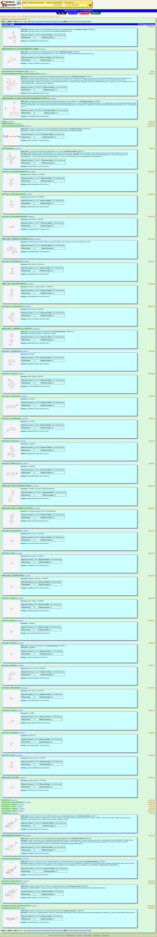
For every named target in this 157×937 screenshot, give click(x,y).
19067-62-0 (152, 800)
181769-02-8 (151, 283)
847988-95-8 (151, 802)
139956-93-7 (151, 261)
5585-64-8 (152, 148)
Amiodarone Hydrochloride (11, 881)
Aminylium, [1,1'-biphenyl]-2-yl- (13, 306)
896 (77, 21)
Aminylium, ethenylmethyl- (11, 688)
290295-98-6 (151, 883)
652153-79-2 (151, 811)
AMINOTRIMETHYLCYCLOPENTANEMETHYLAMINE (20, 49)
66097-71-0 (152, 710)
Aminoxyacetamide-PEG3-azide (13, 126)
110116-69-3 (151, 804)
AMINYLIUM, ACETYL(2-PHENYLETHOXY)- (17, 486)
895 (74, 21)
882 (36, 21)
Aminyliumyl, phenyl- (9, 811)
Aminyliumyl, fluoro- (9, 806)
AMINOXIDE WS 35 (8, 123)
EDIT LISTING (87, 935)
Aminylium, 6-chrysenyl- (10, 441)
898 (83, 21)
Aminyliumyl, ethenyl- (9, 804)
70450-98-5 (152, 351)
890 (59, 21)
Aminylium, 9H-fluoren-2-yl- (11, 463)
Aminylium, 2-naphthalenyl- (11, 418)
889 (56, 21)
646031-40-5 (151, 575)
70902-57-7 (152, 441)
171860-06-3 (151, 907)
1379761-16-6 (151, 126)
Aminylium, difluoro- (9, 620)
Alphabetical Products (71, 10)
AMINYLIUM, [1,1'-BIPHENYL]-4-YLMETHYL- (17, 328)
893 (68, 21)
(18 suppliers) (43, 73)
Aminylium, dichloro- (9, 598)
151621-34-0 (151, 598)
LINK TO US (105, 935)
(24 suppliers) (14, 813)
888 (53, 21)
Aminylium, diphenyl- (9, 665)
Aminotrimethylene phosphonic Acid (15, 71)
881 (33, 21)
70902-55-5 (152, 396)
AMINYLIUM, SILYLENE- (10, 777)
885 (44, 21)
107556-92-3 (151, 194)
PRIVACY (79, 935)
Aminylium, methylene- (10, 732)
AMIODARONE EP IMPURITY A (13, 835)
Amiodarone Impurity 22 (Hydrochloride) (16, 905)
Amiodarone (6, 813)
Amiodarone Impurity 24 (10, 908)
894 (71, 21)
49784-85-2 (152, 643)
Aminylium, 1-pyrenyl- (9, 373)
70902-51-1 (152, 463)
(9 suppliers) (27, 835)
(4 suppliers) (17, 148)
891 (62, 21)
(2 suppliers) (42, 49)
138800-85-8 (151, 373)
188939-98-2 (151, 508)
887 (50, 21)
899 (85, 21)
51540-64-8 (152, 121)
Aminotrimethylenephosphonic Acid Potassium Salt (20, 73)
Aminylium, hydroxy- (9, 710)
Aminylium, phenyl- (9, 755)
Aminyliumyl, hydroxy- (10, 808)
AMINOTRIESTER (8, 26)
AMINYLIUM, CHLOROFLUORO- (13, 575)
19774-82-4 (152, 858)
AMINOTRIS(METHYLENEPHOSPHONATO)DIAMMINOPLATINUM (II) (25, 98)
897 (80, 21)
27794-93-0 (152, 73)
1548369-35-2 (151, 905)
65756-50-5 (152, 755)
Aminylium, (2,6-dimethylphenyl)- (13, 194)
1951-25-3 (152, 813)
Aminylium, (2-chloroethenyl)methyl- (15, 216)
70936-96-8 (152, 49)
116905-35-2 (151, 171)
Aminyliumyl (6, 800)
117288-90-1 (151, 98)
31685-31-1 (152, 620)
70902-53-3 (152, 418)
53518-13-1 (152, 732)
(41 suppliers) (25, 858)
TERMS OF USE (71, 935)
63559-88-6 (152, 808)
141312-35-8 (151, 216)
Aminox (4, 121)
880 (30, 21)
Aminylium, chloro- (8, 553)
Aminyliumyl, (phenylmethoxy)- (13, 802)
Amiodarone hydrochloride (11, 858)
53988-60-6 (152, 123)
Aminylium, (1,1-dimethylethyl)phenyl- (15, 171)
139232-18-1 (151, 530)
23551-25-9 (152, 835)
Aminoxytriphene (8, 148)
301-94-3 (152, 71)
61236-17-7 (152, 665)
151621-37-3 (151, 553)
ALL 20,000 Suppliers (86, 10)
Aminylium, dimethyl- (9, 643)
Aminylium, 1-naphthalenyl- (11, 351)
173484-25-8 (151, 777)
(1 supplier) (10, 121)
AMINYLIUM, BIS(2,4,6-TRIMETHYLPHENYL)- (17, 508)
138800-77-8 (151, 306)
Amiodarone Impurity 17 (10, 883)
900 (88, 21)
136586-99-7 (151, 26)
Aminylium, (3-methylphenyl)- (12, 261)
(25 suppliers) (25, 881)
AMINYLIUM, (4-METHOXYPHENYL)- (14, 284)
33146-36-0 (152, 806)
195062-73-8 (151, 485)
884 (41, 21)
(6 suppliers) (17, 26)
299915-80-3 (151, 328)
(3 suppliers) (53, 98)
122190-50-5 (151, 687)
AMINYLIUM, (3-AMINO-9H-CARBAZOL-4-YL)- (17, 239)
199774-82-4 (151, 881)
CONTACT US (97, 935)
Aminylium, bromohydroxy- (11, 530)
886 (47, 21)
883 (39, 21)
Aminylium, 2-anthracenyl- (11, 396)
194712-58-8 (151, 239)
